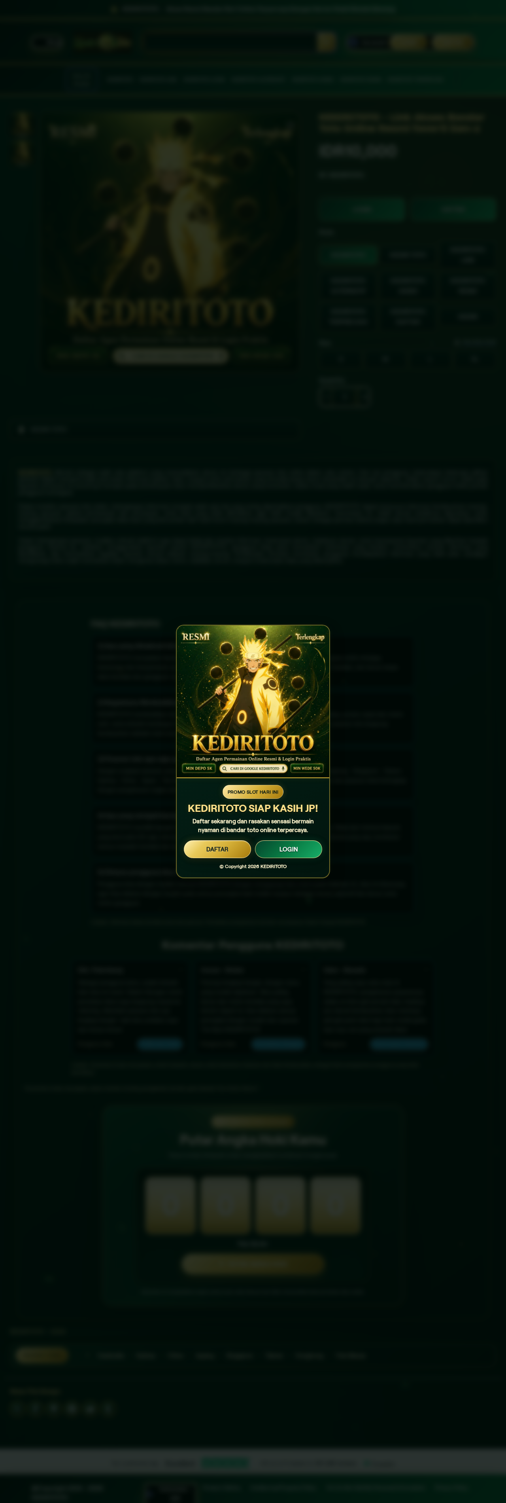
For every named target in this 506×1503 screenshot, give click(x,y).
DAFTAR (217, 849)
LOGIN (288, 849)
